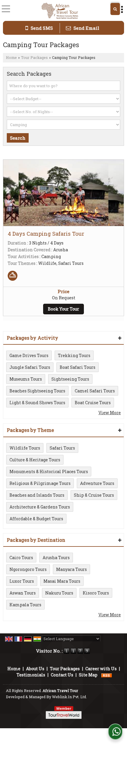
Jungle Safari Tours (29, 367)
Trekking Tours (74, 355)
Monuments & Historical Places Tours (48, 471)
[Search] (115, 9)
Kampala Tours (25, 604)
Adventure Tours (97, 483)
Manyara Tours (71, 569)
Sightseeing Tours (70, 379)
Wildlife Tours (24, 448)
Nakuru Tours (59, 593)
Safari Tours (62, 448)
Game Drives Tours (28, 355)
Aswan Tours (22, 593)
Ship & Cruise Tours (94, 495)
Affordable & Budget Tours (36, 518)
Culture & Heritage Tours (34, 460)
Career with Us (101, 668)
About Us (35, 668)
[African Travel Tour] (60, 11)
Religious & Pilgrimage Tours (40, 483)
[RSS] (106, 675)
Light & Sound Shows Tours (37, 402)
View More (109, 412)
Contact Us (62, 675)
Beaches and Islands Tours (36, 495)
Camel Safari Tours (95, 391)
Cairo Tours (21, 557)
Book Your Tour (63, 309)
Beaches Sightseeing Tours (37, 391)
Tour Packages (34, 57)
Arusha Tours (56, 557)
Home (11, 57)
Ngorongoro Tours (28, 569)
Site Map (88, 675)
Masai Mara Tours (61, 581)
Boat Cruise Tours (93, 402)
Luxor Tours (21, 581)
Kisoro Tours (96, 593)
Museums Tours (25, 379)
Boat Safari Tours (77, 367)
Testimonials (31, 675)
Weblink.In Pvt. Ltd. (69, 696)
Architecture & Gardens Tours (39, 507)
